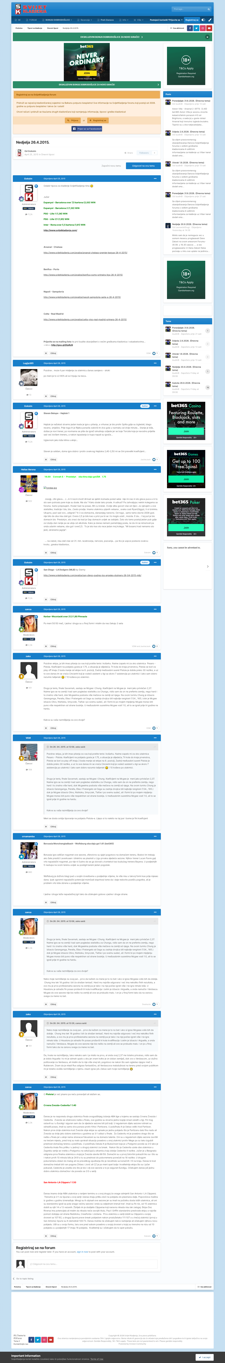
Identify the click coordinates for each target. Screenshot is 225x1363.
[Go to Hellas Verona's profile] (29, 483)
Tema (16, 1341)
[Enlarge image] (91, 185)
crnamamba (28, 836)
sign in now (82, 1251)
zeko (28, 656)
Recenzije (85, 20)
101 (30, 688)
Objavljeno (195, 104)
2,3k (30, 645)
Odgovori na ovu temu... (44, 1264)
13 (29, 395)
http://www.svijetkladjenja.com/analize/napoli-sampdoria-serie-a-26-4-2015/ (82, 297)
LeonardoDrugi (183, 227)
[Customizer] (203, 20)
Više (139, 20)
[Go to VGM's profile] (29, 752)
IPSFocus (18, 1338)
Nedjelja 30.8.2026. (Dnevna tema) (189, 224)
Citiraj (53, 353)
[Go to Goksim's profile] (19, 152)
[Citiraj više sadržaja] (46, 353)
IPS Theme (18, 1335)
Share (129, 153)
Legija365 (28, 363)
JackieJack (146, 459)
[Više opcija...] (155, 178)
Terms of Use (96, 1359)
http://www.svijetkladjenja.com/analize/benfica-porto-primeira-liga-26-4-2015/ (83, 274)
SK (19, 20)
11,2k (29, 214)
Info (124, 20)
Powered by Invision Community (132, 1344)
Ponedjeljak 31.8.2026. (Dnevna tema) (191, 101)
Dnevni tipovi (47, 154)
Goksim (32, 151)
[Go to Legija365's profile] (29, 377)
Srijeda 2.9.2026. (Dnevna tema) (188, 131)
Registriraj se (192, 20)
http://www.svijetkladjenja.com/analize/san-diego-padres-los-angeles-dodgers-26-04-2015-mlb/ (92, 575)
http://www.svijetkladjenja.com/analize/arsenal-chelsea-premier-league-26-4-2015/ (85, 252)
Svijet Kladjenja (131, 1335)
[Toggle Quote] (48, 747)
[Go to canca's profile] (29, 623)
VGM (148, 353)
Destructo (146, 1004)
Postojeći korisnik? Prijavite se (165, 20)
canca (28, 609)
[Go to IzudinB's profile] (168, 102)
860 (30, 872)
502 (30, 501)
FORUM (33, 20)
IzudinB (179, 104)
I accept (205, 1357)
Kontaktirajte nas (21, 1344)
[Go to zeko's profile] (29, 670)
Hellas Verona (28, 469)
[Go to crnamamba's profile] (29, 850)
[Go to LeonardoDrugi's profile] (168, 225)
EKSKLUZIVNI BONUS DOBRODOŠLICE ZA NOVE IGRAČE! (110, 37)
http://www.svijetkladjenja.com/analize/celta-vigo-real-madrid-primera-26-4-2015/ (85, 319)
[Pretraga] (208, 9)
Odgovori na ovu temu (143, 165)
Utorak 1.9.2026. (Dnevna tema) (188, 162)
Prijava (74, 120)
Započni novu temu (111, 165)
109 (30, 769)
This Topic (197, 9)
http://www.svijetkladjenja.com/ (60, 230)
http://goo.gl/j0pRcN (62, 345)
